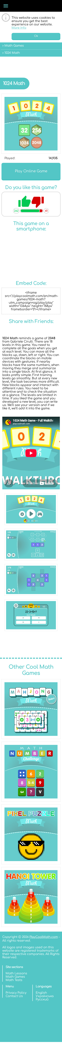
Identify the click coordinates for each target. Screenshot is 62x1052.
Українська (45, 996)
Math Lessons (16, 973)
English (41, 992)
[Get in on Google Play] (31, 271)
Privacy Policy (16, 992)
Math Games (15, 976)
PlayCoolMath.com (43, 937)
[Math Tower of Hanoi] (31, 897)
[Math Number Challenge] (31, 771)
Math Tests (14, 980)
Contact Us (14, 996)
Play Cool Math (31, 6)
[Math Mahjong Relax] (31, 709)
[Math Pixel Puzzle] (31, 834)
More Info (19, 27)
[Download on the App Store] (31, 253)
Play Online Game (31, 171)
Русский (42, 999)
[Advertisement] (31, 65)
